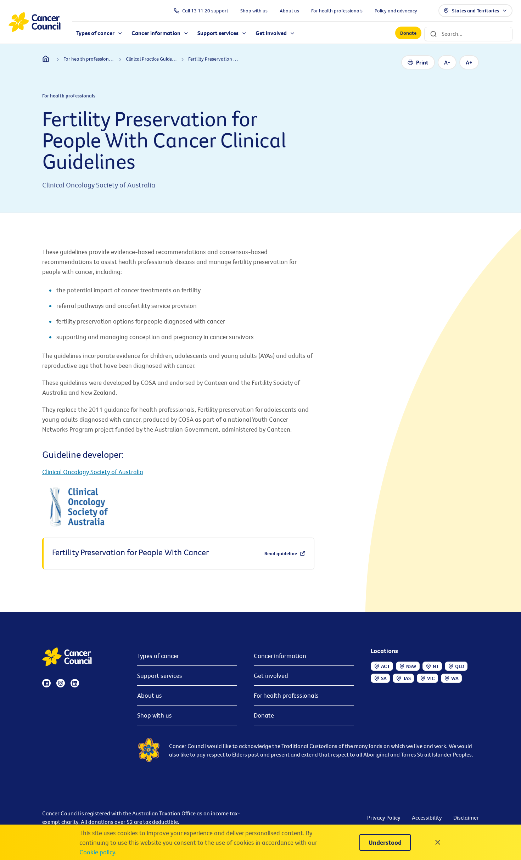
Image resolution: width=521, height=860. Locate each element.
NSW (411, 666)
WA (455, 678)
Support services (159, 675)
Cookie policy (97, 852)
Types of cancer (158, 656)
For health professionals (286, 695)
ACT (385, 666)
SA (384, 678)
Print (422, 62)
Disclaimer (466, 817)
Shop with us (154, 715)
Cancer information (280, 656)
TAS (407, 678)
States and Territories (475, 10)
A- (447, 62)
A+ (469, 62)
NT (436, 666)
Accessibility (427, 817)
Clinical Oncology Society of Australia (92, 472)
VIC (431, 678)
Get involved (271, 675)
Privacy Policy (383, 817)
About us (149, 695)
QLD (459, 666)
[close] (437, 842)
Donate (408, 33)
